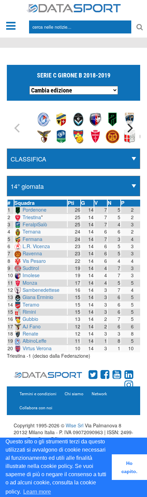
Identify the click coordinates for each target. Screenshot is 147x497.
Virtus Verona (37, 348)
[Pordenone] (112, 118)
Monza (30, 282)
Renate (30, 333)
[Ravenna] (112, 135)
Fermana (32, 239)
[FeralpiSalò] (61, 135)
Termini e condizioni (37, 394)
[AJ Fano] (44, 135)
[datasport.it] (74, 7)
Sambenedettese (41, 289)
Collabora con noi (35, 408)
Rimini (29, 311)
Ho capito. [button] (129, 467)
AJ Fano (32, 326)
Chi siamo (74, 394)
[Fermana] (61, 118)
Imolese (31, 275)
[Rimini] (129, 135)
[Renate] (129, 118)
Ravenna (32, 253)
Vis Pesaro (34, 260)
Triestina (32, 217)
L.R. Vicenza (36, 246)
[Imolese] (95, 118)
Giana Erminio (38, 297)
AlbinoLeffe (34, 340)
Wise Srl (74, 425)
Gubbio (30, 318)
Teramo (31, 304)
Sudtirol (31, 268)
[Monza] (95, 135)
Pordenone (34, 209)
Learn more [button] (37, 492)
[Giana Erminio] (78, 118)
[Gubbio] (78, 135)
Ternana (32, 231)
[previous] (17, 128)
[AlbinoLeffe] (44, 118)
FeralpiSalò (35, 224)
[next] (129, 128)
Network (99, 394)
